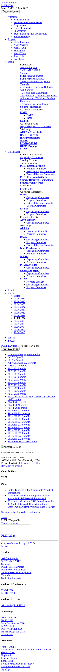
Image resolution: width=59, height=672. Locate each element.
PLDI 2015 (19, 332)
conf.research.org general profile (24, 354)
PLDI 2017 (19, 326)
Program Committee (36, 168)
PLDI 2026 (19, 301)
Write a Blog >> (9, 2)
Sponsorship (20, 31)
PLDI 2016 (19, 329)
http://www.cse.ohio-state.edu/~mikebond (20, 464)
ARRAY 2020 (8, 617)
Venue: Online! (21, 19)
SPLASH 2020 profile (19, 433)
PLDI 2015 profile (17, 368)
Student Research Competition (35, 81)
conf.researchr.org (16, 543)
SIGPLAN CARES (30, 70)
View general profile (9, 523)
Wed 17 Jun (20, 53)
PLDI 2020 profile (10, 349)
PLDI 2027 (19, 298)
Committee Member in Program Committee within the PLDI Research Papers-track (29, 497)
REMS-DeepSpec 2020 (13, 631)
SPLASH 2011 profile (19, 413)
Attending (12, 16)
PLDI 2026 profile (17, 393)
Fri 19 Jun (19, 59)
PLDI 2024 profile (17, 388)
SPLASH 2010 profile (19, 410)
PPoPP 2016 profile (17, 402)
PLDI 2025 (19, 304)
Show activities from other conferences (20, 512)
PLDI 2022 (19, 312)
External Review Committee (40, 174)
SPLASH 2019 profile (19, 430)
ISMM (29, 115)
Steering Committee (30, 160)
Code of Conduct (22, 28)
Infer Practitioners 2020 (13, 623)
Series (17, 295)
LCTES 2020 (8, 593)
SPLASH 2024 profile (19, 438)
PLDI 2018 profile (17, 374)
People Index (26, 189)
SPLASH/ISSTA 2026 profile (22, 441)
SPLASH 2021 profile (19, 436)
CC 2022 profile (16, 360)
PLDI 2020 (7, 345)
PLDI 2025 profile (17, 391)
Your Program (21, 45)
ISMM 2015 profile (17, 365)
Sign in (11, 337)
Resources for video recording (16, 666)
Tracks (11, 61)
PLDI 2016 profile (17, 371)
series (17, 345)
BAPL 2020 (7, 620)
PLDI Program (21, 42)
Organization (14, 151)
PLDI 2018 (19, 324)
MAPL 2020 (7, 626)
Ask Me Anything (29, 67)
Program (12, 39)
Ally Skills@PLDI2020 (13, 605)
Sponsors (24, 73)
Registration (20, 25)
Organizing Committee (31, 157)
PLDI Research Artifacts (32, 78)
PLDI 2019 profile (17, 377)
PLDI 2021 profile (17, 379)
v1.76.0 (30, 543)
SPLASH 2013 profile (19, 419)
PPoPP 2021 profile (17, 405)
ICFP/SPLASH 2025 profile (22, 362)
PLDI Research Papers (31, 76)
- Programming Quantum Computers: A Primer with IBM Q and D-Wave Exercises (38, 98)
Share (4, 517)
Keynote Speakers (35, 281)
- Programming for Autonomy (35, 104)
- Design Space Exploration (34, 92)
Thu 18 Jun (19, 56)
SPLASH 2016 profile (19, 424)
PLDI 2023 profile (17, 385)
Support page (7, 546)
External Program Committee (40, 171)
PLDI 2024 (19, 307)
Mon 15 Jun (20, 47)
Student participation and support (30, 33)
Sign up (11, 340)
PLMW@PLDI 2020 (11, 628)
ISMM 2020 (7, 590)
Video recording (22, 36)
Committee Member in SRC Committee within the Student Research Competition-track (31, 502)
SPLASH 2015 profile (19, 422)
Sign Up (5, 669)
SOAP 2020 (7, 634)
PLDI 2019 (19, 321)
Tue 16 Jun (19, 50)
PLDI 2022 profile (17, 382)
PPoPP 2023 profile (17, 407)
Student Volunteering (30, 106)
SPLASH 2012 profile (19, 416)
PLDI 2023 (19, 310)
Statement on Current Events (28, 22)
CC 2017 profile (16, 357)
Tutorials (24, 84)
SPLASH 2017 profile (19, 427)
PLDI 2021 (19, 315)
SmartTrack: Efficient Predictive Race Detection (31, 506)
